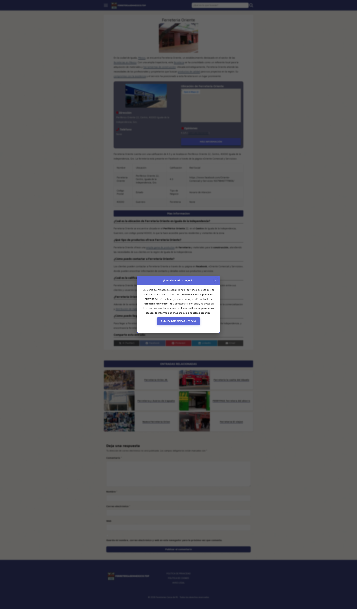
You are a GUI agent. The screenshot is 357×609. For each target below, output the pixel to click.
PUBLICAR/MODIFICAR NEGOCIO (178, 321)
